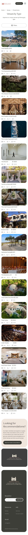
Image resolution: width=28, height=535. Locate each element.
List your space (19, 513)
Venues (6, 511)
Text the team (19, 3)
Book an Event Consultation (12, 442)
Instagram (7, 523)
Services (18, 511)
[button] (25, 3)
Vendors (7, 513)
